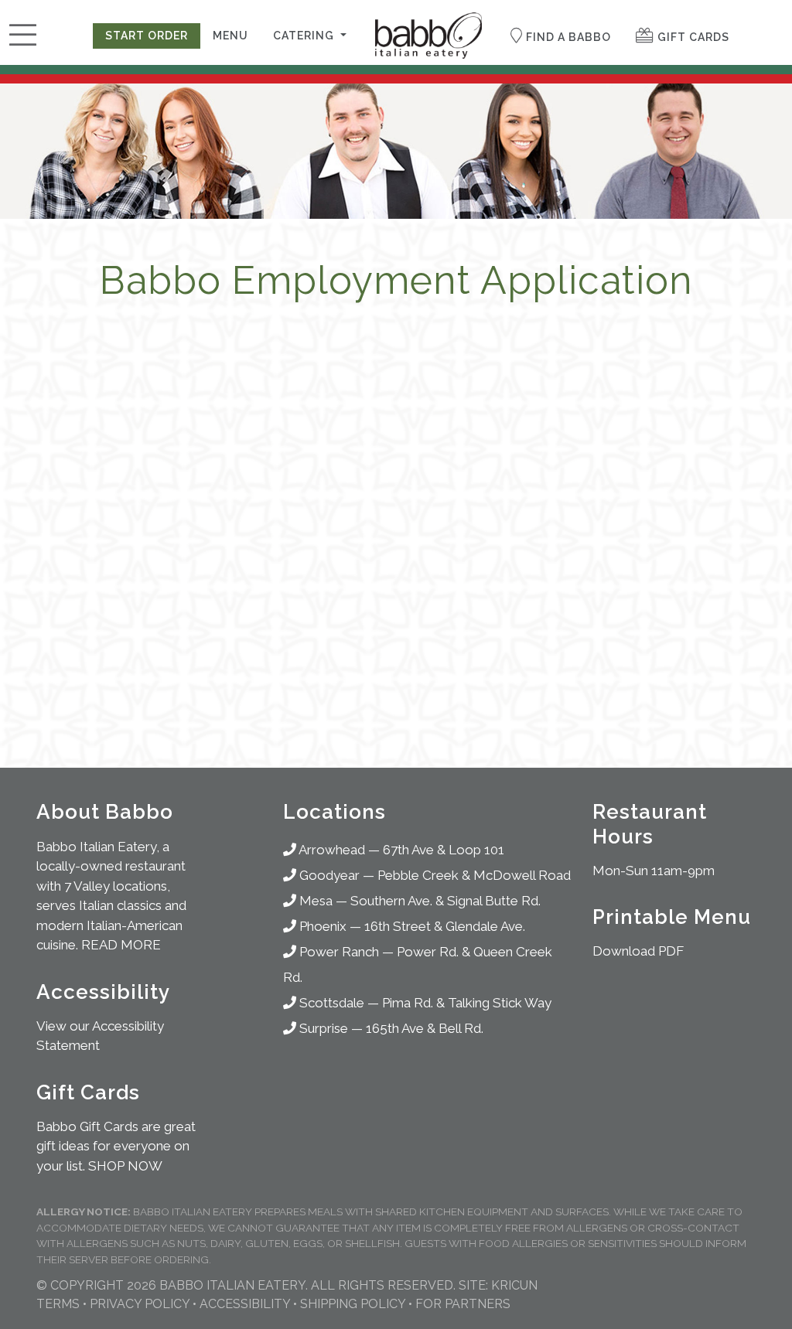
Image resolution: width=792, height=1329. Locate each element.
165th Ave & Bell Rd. (424, 1028)
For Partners (462, 1304)
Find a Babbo (567, 37)
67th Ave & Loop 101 (443, 849)
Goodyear (328, 875)
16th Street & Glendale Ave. (444, 926)
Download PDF (638, 951)
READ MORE (121, 944)
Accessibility (245, 1304)
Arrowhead (330, 849)
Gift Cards (691, 37)
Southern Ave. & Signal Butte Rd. (445, 900)
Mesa (314, 900)
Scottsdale (330, 1002)
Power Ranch (337, 951)
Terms (58, 1304)
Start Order (146, 35)
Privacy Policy (139, 1304)
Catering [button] (305, 35)
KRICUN (514, 1285)
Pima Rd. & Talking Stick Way (466, 1002)
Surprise (322, 1028)
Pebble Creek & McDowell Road (474, 875)
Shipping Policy (352, 1304)
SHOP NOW (125, 1166)
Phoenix (321, 926)
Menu (230, 35)
